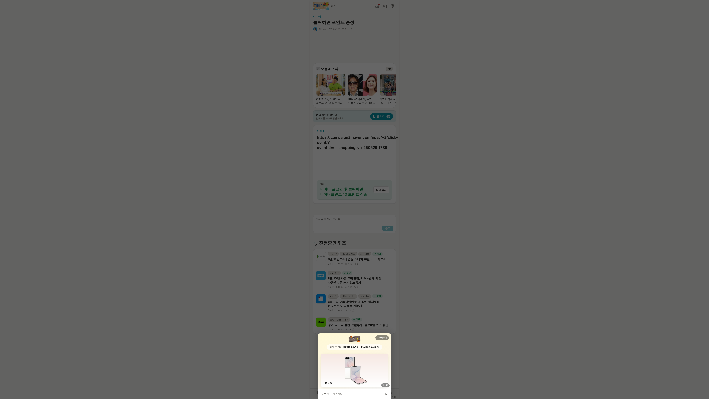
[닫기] (386, 394)
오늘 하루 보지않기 (332, 393)
